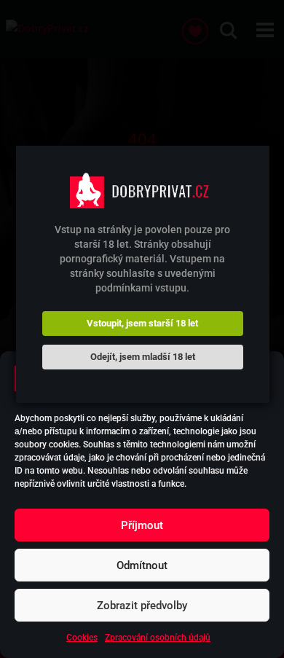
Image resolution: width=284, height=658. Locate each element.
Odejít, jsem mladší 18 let (142, 356)
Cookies (82, 637)
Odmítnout (142, 565)
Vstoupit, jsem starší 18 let (142, 323)
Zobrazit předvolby (142, 605)
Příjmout (142, 525)
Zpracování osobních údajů (157, 637)
